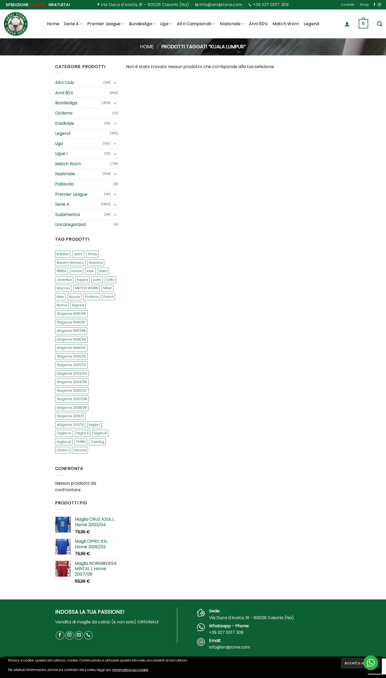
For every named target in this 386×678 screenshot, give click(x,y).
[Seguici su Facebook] (374, 5)
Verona (80, 450)
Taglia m (64, 433)
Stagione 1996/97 (71, 322)
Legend (311, 24)
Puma (108, 296)
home (76, 271)
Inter (90, 271)
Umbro (63, 450)
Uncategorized (70, 225)
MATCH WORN (86, 288)
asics (78, 254)
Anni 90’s (258, 24)
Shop (364, 4)
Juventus (64, 279)
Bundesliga (140, 24)
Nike (60, 296)
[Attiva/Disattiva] (115, 83)
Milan (107, 288)
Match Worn (286, 24)
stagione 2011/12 (70, 424)
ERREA (61, 271)
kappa (82, 279)
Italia (103, 271)
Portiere (91, 296)
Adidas (63, 254)
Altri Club (64, 83)
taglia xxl (64, 441)
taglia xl (100, 433)
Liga (164, 24)
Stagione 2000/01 (71, 356)
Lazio (97, 279)
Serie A (71, 24)
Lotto (110, 279)
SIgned (78, 305)
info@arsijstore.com (229, 647)
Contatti (347, 4)
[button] (347, 24)
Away (92, 254)
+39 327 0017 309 (226, 632)
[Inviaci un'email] (79, 635)
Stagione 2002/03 (72, 373)
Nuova (74, 296)
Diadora (96, 262)
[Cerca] (379, 23)
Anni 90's (64, 93)
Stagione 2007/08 (72, 399)
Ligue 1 (61, 154)
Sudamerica (67, 214)
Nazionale (230, 24)
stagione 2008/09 (72, 407)
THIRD (81, 441)
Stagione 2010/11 (70, 416)
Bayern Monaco (70, 262)
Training (97, 441)
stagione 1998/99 (71, 339)
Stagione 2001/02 (71, 365)
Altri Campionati (194, 24)
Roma (62, 305)
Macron (63, 288)
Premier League (104, 24)
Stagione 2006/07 (72, 390)
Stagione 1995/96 (71, 314)
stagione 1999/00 (71, 348)
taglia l (94, 424)
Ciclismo (63, 113)
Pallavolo (64, 184)
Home (53, 24)
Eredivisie (64, 123)
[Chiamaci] (88, 635)
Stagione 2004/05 (72, 382)
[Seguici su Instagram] (379, 5)
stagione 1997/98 (71, 331)
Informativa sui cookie (130, 669)
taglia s (82, 433)
